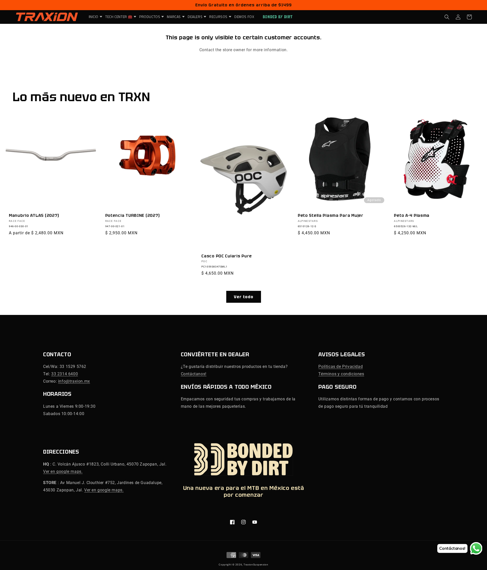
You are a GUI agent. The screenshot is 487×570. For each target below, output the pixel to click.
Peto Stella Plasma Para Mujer (330, 215)
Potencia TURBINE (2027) (132, 215)
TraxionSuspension (256, 564)
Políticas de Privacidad (340, 366)
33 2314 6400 (64, 373)
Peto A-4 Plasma (411, 215)
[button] (94, 16)
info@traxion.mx (74, 381)
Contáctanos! (193, 373)
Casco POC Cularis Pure (226, 256)
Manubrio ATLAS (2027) (34, 215)
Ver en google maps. (62, 471)
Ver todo (243, 296)
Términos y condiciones (341, 373)
